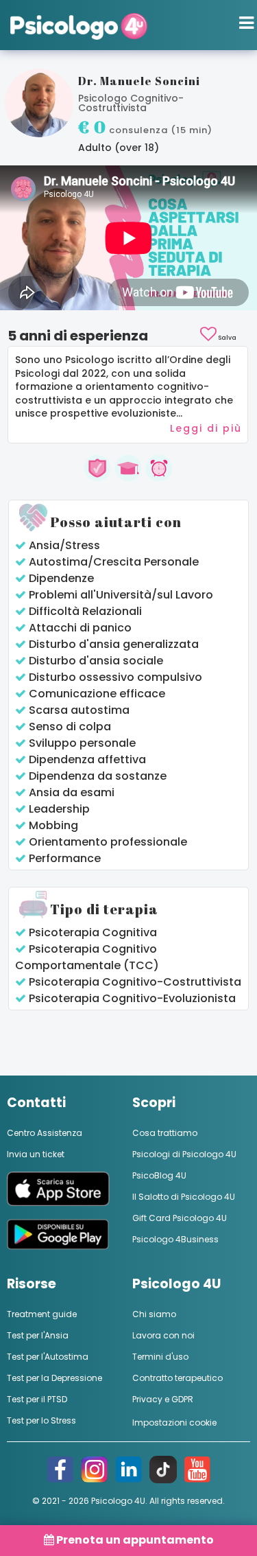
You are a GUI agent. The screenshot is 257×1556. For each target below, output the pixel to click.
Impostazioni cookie (174, 1422)
